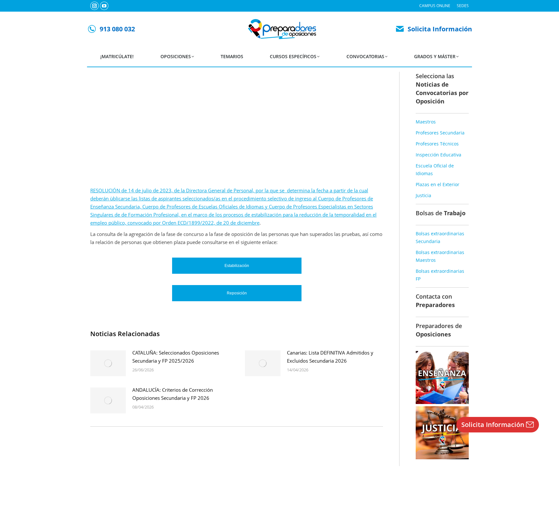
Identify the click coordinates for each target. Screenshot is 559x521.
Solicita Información (440, 29)
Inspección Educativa (438, 155)
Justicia (423, 195)
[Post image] (108, 363)
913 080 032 (117, 29)
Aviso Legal (263, 502)
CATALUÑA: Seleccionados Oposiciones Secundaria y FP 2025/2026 (175, 356)
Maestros (426, 122)
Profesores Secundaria (440, 133)
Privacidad (288, 502)
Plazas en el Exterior (437, 184)
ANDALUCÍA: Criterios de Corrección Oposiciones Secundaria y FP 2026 (172, 394)
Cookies (310, 502)
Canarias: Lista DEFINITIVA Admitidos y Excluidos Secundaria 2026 (330, 356)
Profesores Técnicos (437, 144)
